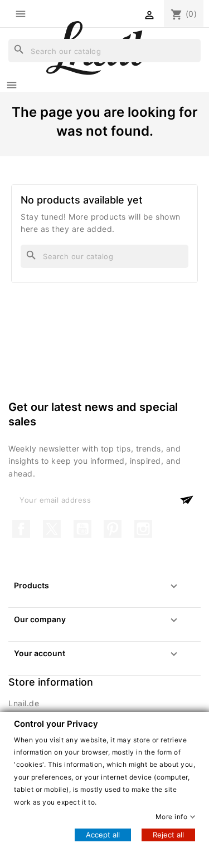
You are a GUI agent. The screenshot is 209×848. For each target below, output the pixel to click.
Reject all (168, 834)
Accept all (103, 834)
